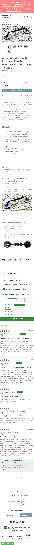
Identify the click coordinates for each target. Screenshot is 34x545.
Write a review (23, 284)
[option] (9, 49)
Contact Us (8, 543)
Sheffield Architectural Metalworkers (9, 17)
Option (4, 75)
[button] (7, 24)
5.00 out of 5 (22, 298)
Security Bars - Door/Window (17, 505)
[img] (4, 331)
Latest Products (23, 495)
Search (11, 492)
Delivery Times (10, 495)
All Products (20, 492)
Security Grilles (21, 502)
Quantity (26, 82)
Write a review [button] (17, 319)
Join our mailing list (17, 510)
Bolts (3, 82)
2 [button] (16, 477)
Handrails (10, 502)
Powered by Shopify (16, 538)
